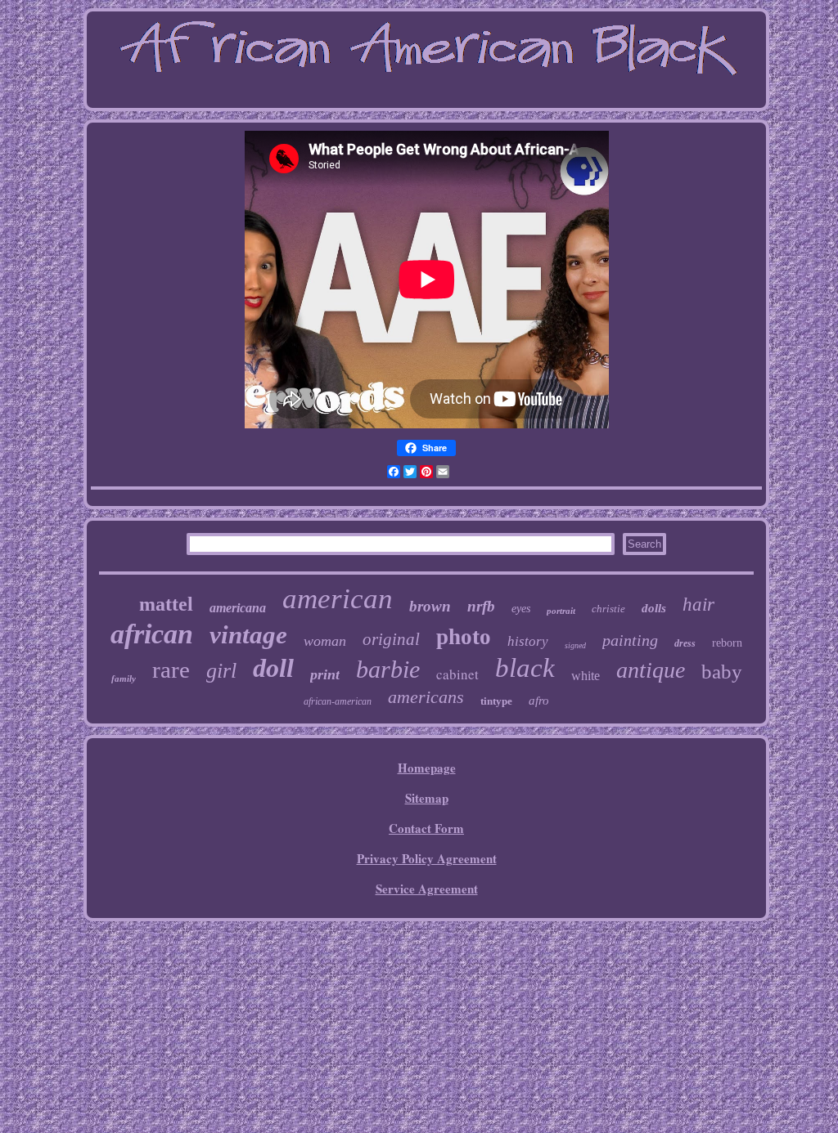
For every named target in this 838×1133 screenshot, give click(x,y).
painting (630, 640)
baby (721, 672)
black (525, 668)
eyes (520, 608)
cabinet (457, 674)
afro (539, 700)
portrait (561, 611)
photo (463, 637)
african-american (338, 701)
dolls (654, 608)
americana (238, 608)
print (325, 674)
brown (430, 606)
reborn (727, 643)
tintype (496, 701)
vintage (248, 634)
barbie (388, 669)
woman (325, 641)
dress (685, 643)
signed (575, 645)
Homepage (427, 768)
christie (608, 608)
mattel (166, 604)
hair (698, 604)
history (527, 641)
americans (426, 697)
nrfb (481, 606)
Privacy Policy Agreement (427, 858)
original (391, 639)
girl (221, 671)
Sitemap (426, 798)
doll (273, 668)
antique (650, 670)
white (585, 676)
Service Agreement (427, 889)
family (123, 678)
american (337, 599)
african (151, 634)
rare (171, 669)
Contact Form (426, 828)
